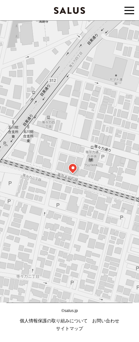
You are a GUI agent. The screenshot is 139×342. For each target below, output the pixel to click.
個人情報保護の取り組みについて (54, 320)
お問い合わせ (105, 320)
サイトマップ (69, 328)
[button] (72, 167)
